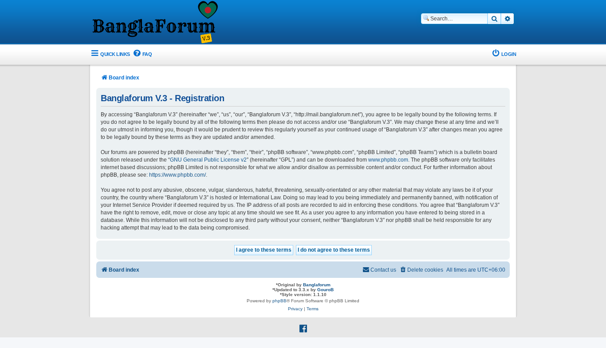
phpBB (279, 300)
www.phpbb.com (388, 160)
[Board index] (154, 22)
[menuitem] (142, 54)
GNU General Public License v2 (208, 160)
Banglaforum (317, 284)
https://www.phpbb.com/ (177, 175)
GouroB (325, 289)
